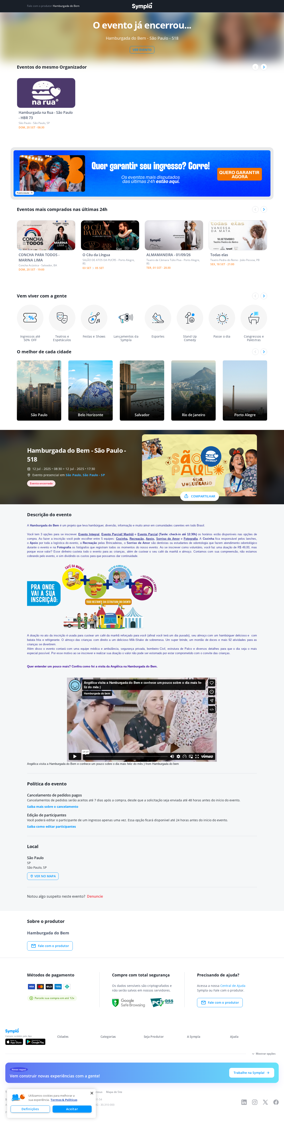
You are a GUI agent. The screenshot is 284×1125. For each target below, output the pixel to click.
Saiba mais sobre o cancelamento (52, 806)
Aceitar (72, 1109)
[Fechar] (92, 1093)
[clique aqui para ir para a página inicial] (142, 6)
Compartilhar (203, 496)
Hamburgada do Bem (66, 6)
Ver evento (142, 50)
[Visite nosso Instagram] (254, 1102)
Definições (30, 1109)
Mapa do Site (114, 1092)
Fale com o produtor (53, 946)
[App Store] (14, 1042)
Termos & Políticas (64, 1100)
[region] (51, 1103)
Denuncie (95, 896)
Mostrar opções (266, 1053)
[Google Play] (35, 1042)
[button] (18, 1098)
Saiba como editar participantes (51, 826)
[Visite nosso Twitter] (265, 1102)
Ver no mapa (45, 876)
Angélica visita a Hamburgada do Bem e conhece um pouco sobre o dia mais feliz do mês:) (86, 763)
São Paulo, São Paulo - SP (85, 475)
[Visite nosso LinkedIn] (244, 1102)
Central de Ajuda (232, 986)
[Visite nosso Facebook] (276, 1102)
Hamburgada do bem (165, 763)
